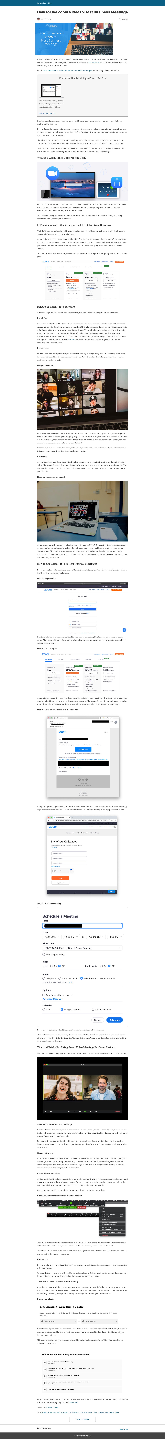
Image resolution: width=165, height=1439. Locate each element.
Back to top (124, 1429)
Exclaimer (71, 339)
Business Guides (52, 1408)
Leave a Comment (82, 1419)
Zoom (116, 1412)
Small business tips (49, 1412)
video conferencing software (103, 1412)
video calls (88, 1412)
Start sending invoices (46, 113)
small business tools (63, 1412)
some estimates (94, 62)
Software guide (77, 1412)
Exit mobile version (82, 1436)
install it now (73, 1402)
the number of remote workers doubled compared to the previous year (67, 70)
